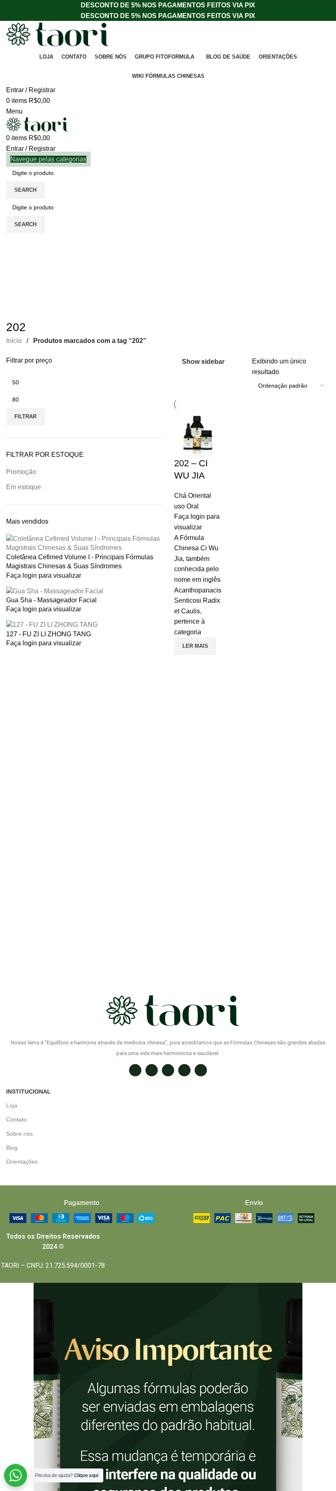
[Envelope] (151, 1070)
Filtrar (25, 416)
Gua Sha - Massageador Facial (51, 600)
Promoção (21, 471)
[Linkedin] (184, 1070)
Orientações (22, 1161)
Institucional (28, 1091)
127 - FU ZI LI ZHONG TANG (48, 634)
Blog (12, 1147)
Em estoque (23, 486)
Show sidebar (203, 361)
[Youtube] (201, 1070)
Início (14, 340)
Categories (23, 270)
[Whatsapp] (168, 1070)
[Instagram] (135, 1070)
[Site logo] (57, 34)
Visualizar (184, 665)
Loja (11, 1105)
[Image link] (81, 1217)
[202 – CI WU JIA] (197, 433)
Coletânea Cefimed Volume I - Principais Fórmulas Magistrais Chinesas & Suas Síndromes (79, 562)
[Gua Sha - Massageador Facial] (54, 590)
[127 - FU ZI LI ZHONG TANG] (52, 624)
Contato (16, 1119)
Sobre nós (19, 1133)
